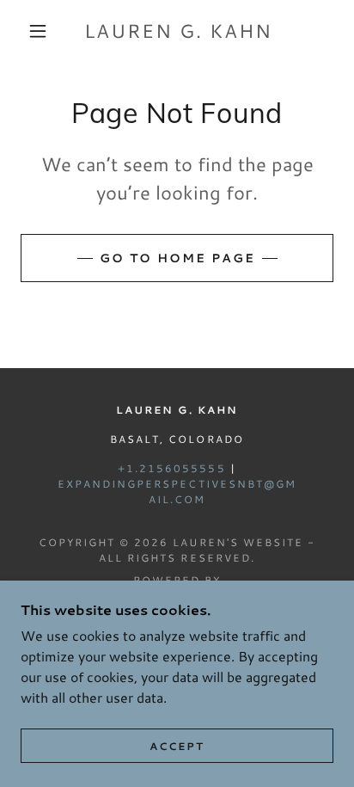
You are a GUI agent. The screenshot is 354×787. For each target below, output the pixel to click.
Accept (177, 746)
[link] (178, 31)
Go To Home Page (177, 258)
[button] (38, 31)
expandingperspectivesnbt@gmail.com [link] (177, 492)
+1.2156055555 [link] (171, 468)
